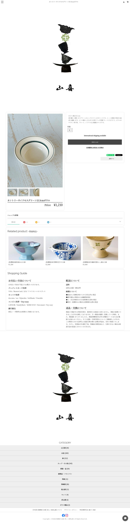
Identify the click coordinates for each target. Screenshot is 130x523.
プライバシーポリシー (70, 510)
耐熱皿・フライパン (65, 474)
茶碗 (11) (65, 479)
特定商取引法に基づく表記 (88, 510)
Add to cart (95, 142)
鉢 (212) (65, 458)
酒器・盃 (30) (65, 469)
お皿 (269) (65, 453)
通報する (111, 159)
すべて (13, 222)
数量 (69, 127)
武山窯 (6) (65, 500)
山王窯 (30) (65, 448)
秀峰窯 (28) (65, 484)
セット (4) (65, 495)
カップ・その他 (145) (65, 463)
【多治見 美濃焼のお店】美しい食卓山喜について (47, 510)
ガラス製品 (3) (65, 505)
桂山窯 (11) (65, 489)
